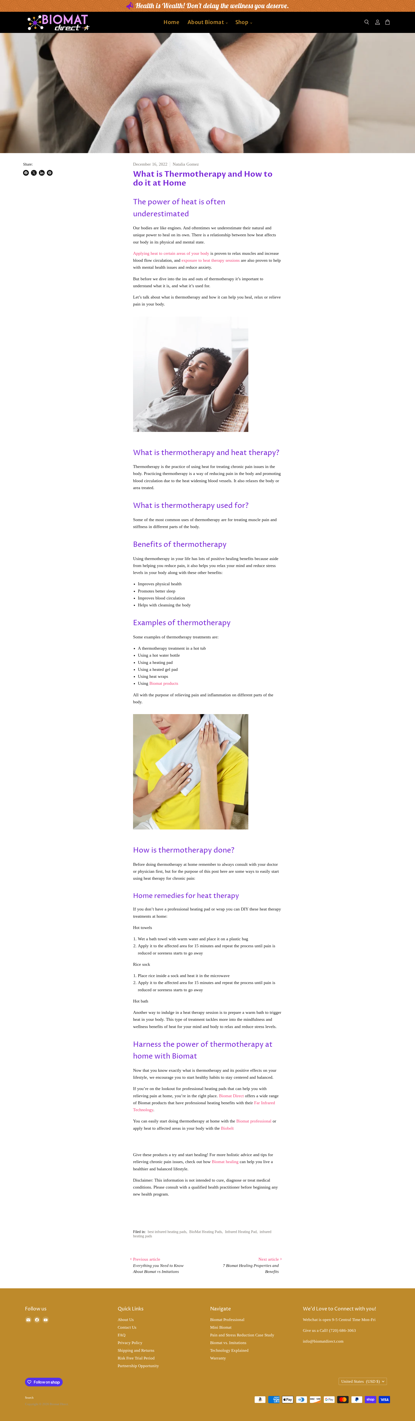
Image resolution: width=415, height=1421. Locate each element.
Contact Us (127, 1327)
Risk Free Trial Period (136, 1358)
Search (29, 1397)
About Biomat (206, 22)
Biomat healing (225, 1161)
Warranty (218, 1358)
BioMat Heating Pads (205, 1232)
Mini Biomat (221, 1327)
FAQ (121, 1335)
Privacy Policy (130, 1342)
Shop (242, 22)
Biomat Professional (227, 1319)
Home (171, 22)
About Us (126, 1319)
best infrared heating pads (167, 1232)
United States (360, 1381)
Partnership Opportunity (138, 1366)
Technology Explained (229, 1350)
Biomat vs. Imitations (228, 1342)
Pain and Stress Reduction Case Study (242, 1335)
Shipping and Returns (136, 1350)
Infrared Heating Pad (241, 1232)
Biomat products (163, 683)
